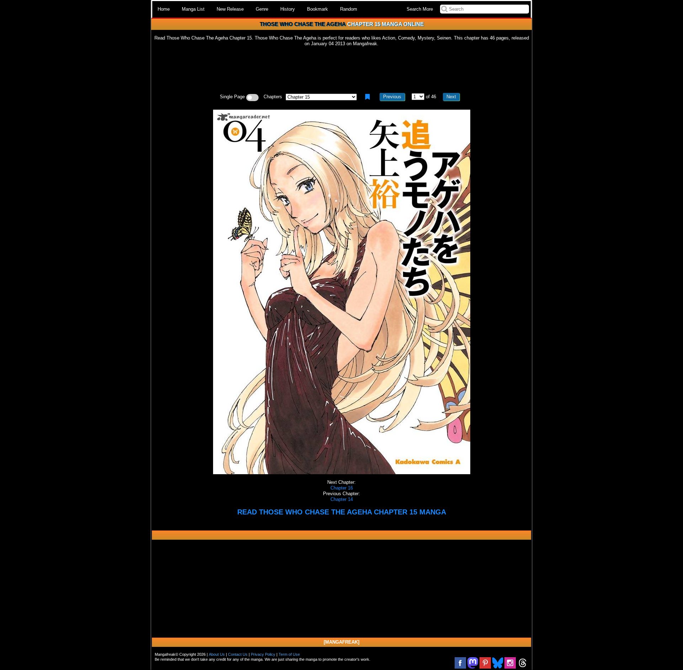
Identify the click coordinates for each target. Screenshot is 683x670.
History (287, 9)
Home (164, 9)
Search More (420, 9)
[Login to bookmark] (367, 96)
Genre (262, 9)
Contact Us (238, 654)
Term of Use (289, 654)
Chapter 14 (341, 499)
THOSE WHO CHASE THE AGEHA (303, 24)
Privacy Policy (263, 654)
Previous (392, 96)
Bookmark (317, 9)
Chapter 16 (341, 488)
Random (348, 9)
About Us (217, 654)
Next (451, 96)
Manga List (193, 9)
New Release (230, 9)
